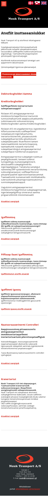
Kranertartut (8, 379)
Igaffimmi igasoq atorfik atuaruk (16, 309)
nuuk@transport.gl (28, 478)
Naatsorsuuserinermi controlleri (20, 324)
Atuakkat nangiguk (10, 201)
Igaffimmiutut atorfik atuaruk (15, 274)
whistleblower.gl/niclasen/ (28, 489)
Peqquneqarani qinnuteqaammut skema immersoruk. (18, 75)
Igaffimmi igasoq (11, 289)
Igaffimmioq (8, 217)
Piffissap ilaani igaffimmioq (16, 254)
